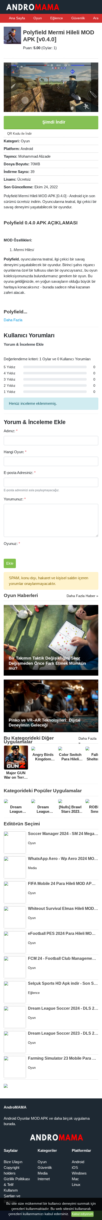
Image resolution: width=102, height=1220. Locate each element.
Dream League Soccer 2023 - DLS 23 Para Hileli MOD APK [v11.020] (63, 1033)
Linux (76, 1184)
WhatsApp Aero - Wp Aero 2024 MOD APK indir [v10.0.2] (63, 858)
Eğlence (56, 18)
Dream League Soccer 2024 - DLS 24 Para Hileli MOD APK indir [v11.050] (63, 1008)
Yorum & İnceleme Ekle (24, 344)
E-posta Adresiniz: (20, 473)
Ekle (9, 563)
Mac (75, 1179)
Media (43, 1173)
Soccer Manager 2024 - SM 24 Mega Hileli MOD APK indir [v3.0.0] (63, 834)
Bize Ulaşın (13, 1162)
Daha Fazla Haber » (82, 596)
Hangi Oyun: (15, 452)
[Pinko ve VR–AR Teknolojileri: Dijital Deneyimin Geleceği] (51, 705)
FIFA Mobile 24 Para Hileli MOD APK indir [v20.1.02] (63, 883)
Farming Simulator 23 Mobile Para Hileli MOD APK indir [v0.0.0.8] (63, 1058)
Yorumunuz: (15, 499)
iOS (75, 1167)
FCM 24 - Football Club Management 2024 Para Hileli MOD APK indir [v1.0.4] (63, 958)
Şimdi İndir (53, 122)
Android (78, 1162)
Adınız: (11, 431)
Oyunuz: (12, 543)
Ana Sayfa (16, 18)
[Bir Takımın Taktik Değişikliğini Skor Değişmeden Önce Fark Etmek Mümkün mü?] (51, 640)
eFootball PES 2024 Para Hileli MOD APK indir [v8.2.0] (63, 933)
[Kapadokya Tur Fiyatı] (6, 1085)
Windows (79, 1173)
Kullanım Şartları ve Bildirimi (12, 1196)
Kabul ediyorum (82, 1214)
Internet (44, 1179)
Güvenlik (77, 18)
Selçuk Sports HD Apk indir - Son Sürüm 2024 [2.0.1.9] (63, 983)
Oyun (37, 18)
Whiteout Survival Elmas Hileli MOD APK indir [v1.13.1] (63, 908)
